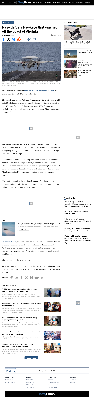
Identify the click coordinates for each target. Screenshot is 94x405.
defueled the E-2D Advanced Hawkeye (39, 91)
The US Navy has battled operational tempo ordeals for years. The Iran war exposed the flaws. (77, 203)
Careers (72, 382)
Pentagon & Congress (60, 2)
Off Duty (71, 2)
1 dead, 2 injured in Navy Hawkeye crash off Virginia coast (38, 223)
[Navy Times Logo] (24, 2)
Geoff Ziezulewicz (24, 230)
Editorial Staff (52, 387)
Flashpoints (47, 2)
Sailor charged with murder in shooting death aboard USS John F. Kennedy (77, 221)
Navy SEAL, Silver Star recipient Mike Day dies (76, 212)
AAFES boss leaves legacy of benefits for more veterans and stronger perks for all (19, 290)
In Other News (8, 285)
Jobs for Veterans (75, 385)
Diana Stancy (9, 35)
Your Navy (8, 22)
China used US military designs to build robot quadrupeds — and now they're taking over (77, 44)
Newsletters (30, 382)
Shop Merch (30, 387)
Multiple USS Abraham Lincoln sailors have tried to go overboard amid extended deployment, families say (77, 239)
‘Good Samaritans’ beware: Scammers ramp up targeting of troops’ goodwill (19, 318)
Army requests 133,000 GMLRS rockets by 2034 (85, 51)
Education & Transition (82, 2)
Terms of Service (10, 382)
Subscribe (29, 380)
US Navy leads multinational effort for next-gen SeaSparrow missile (77, 229)
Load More (31, 357)
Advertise (51, 380)
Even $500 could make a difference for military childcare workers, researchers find (19, 345)
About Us (73, 380)
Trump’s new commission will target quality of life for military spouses (21, 304)
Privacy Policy (9, 380)
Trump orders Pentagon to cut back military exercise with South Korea (84, 73)
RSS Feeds (29, 385)
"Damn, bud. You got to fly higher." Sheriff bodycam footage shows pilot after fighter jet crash (85, 64)
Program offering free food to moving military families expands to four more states (22, 332)
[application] (78, 32)
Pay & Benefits (37, 2)
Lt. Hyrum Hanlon (9, 242)
